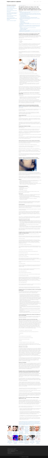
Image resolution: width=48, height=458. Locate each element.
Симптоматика (22, 21)
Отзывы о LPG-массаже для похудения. (11, 20)
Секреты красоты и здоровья (14, 1)
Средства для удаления (37, 423)
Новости (38, 1)
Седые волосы (23, 421)
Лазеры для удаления (37, 421)
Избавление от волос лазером (24, 28)
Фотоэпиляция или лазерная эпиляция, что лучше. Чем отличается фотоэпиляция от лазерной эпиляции (12, 13)
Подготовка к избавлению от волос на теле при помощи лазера (28, 27)
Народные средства (25, 422)
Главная (35, 1)
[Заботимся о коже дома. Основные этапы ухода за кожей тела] (9, 440)
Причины (21, 19)
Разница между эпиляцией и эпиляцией (25, 16)
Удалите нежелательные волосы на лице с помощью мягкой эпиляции (28, 17)
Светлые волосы (21, 422)
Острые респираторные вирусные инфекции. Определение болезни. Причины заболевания (12, 18)
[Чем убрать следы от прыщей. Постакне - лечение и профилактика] (38, 440)
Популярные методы (36, 422)
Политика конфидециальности (11, 451)
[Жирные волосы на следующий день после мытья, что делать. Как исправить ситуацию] (26, 429)
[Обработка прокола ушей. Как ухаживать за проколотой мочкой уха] (15, 440)
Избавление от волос (28, 424)
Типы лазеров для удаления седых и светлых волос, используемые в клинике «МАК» (30, 13)
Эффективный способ (32, 421)
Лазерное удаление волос (23, 15)
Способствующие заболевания (24, 20)
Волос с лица (32, 424)
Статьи (40, 1)
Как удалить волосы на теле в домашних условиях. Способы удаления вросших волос (29, 25)
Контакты (9, 450)
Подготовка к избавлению (22, 424)
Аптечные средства (31, 423)
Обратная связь (9, 452)
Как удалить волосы (21, 106)
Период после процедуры (23, 29)
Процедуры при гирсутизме (25, 423)
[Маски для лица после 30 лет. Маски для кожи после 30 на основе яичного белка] (26, 440)
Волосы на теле (27, 421)
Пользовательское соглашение (14, 450)
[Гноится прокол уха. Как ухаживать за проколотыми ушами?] (21, 440)
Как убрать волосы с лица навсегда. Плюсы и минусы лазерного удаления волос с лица (29, 31)
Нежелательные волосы (31, 422)
